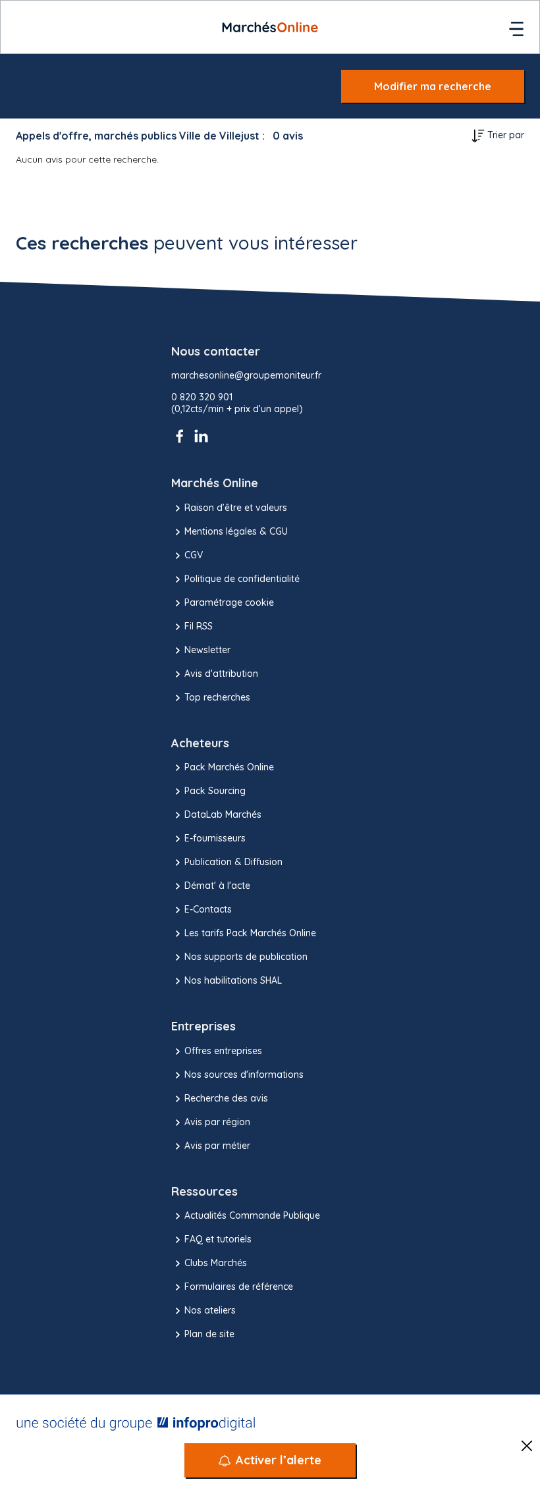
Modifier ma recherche (432, 86)
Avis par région (217, 1122)
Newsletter (207, 650)
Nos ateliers (210, 1310)
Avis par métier (217, 1146)
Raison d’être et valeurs (235, 508)
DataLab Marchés (222, 814)
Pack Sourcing (215, 791)
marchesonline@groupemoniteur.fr (246, 375)
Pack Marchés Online (229, 767)
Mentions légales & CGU (236, 531)
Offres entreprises (223, 1051)
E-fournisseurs (215, 838)
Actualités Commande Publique (252, 1215)
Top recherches (217, 697)
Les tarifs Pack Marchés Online (250, 933)
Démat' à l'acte (217, 885)
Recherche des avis (226, 1098)
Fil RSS (198, 626)
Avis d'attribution (221, 673)
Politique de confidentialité (242, 579)
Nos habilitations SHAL (233, 980)
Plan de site (209, 1334)
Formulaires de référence (238, 1286)
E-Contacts (208, 909)
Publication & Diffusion (233, 862)
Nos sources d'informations (244, 1074)
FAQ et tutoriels (218, 1239)
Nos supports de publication (246, 957)
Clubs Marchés (215, 1263)
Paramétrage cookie (229, 602)
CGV (193, 555)
